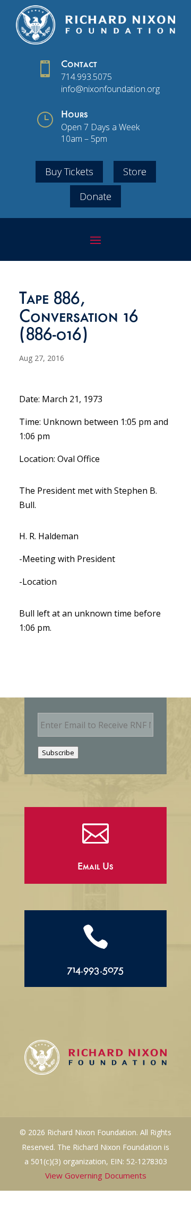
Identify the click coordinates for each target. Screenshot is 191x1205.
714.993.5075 (86, 77)
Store (134, 171)
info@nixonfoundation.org (110, 89)
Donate (95, 196)
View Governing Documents (95, 1175)
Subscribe (58, 752)
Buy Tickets (69, 171)
